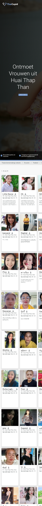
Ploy (5, 272)
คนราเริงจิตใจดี (25, 319)
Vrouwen (26, 163)
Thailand (35, 163)
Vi (22, 467)
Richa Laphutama (9, 389)
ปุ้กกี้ (23, 311)
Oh (22, 194)
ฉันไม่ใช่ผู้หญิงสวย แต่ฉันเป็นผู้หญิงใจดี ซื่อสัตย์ (28, 240)
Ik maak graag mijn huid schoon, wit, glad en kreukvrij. (27, 281)
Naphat (24, 233)
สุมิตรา (24, 350)
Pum (23, 389)
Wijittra (6, 350)
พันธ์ (5, 468)
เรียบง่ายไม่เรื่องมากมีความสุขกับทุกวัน (10, 318)
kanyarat (6, 233)
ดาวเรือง (25, 272)
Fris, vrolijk (5, 239)
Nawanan (7, 311)
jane (4, 428)
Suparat (24, 428)
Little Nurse (8, 194)
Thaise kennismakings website (11, 163)
